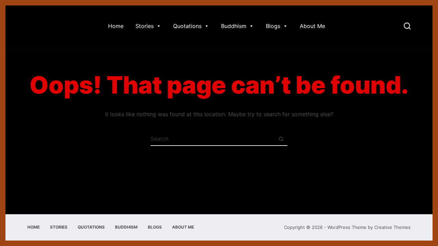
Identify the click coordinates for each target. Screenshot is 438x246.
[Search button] (280, 138)
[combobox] (212, 139)
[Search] (407, 26)
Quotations (187, 26)
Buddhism (233, 26)
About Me (312, 26)
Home (116, 26)
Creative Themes (392, 227)
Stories (145, 26)
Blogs (273, 26)
